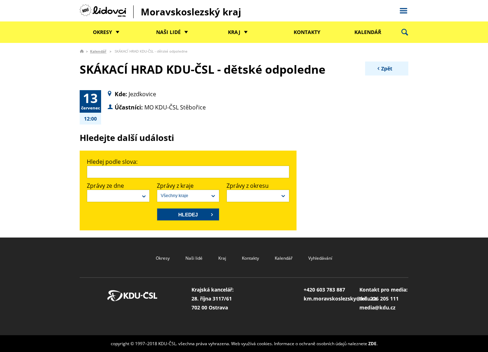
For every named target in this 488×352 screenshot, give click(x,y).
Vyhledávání (320, 258)
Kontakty (307, 32)
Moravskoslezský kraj (191, 11)
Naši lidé (168, 32)
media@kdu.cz (377, 307)
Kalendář (367, 32)
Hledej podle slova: (112, 162)
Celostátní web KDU (403, 9)
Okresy (102, 32)
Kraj (234, 32)
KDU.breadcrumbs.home (82, 51)
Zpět (386, 68)
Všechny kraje (174, 195)
